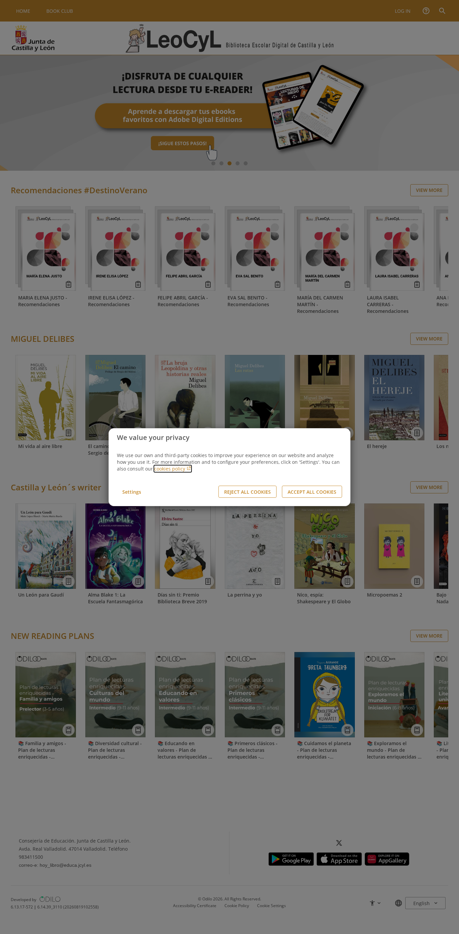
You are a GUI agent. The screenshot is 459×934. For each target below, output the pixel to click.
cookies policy (170, 468)
